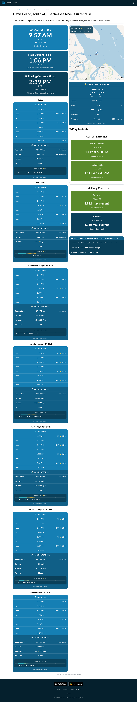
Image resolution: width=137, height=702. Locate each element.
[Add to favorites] (90, 14)
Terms (72, 689)
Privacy (65, 689)
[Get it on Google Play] (75, 684)
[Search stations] (128, 2)
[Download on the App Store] (60, 684)
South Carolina (27, 10)
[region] (96, 52)
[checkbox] (81, 28)
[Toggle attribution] (122, 78)
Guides (58, 689)
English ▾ (68, 694)
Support (78, 689)
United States (17, 10)
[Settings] (133, 2)
